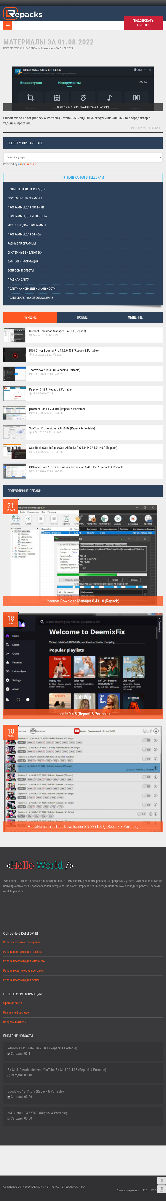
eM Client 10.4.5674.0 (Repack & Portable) (37, 1113)
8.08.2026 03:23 (42, 432)
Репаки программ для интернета (24, 961)
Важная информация (23, 261)
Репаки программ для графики (22, 952)
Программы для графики (26, 207)
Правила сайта (18, 279)
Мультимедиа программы (27, 225)
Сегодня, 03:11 (21, 1054)
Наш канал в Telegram (84, 177)
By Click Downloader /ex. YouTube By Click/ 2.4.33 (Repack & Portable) (57, 1070)
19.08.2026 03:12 (42, 451)
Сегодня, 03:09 (21, 1097)
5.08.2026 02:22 (42, 354)
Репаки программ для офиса (21, 980)
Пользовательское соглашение (30, 298)
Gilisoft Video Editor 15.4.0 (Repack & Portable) (83, 107)
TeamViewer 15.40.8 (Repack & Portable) (54, 370)
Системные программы (25, 198)
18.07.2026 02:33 (42, 393)
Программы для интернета (27, 216)
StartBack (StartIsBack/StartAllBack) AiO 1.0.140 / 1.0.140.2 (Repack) (73, 448)
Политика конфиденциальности (32, 289)
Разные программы (22, 243)
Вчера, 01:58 (40, 335)
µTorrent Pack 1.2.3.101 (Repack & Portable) (57, 409)
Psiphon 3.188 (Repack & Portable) (51, 389)
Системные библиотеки (25, 252)
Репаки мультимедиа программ (23, 970)
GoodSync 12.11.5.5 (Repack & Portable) (36, 1091)
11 (160, 128)
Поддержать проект (143, 23)
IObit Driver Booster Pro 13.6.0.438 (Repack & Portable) (64, 351)
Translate (31, 164)
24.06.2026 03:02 (42, 471)
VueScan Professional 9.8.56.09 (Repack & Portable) (62, 428)
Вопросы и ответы (21, 270)
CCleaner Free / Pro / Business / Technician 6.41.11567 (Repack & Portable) (76, 467)
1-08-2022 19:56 (144, 128)
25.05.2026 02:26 (42, 413)
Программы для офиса (24, 234)
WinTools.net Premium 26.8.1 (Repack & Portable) (42, 1048)
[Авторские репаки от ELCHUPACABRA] (22, 12)
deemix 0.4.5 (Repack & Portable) (83, 713)
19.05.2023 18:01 (42, 374)
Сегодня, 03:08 (21, 1118)
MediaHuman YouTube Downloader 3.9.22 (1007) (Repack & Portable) (83, 826)
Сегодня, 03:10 (21, 1075)
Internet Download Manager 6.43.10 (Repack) (57, 331)
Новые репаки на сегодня (26, 189)
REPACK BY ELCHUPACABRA (20, 48)
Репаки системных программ (21, 942)
